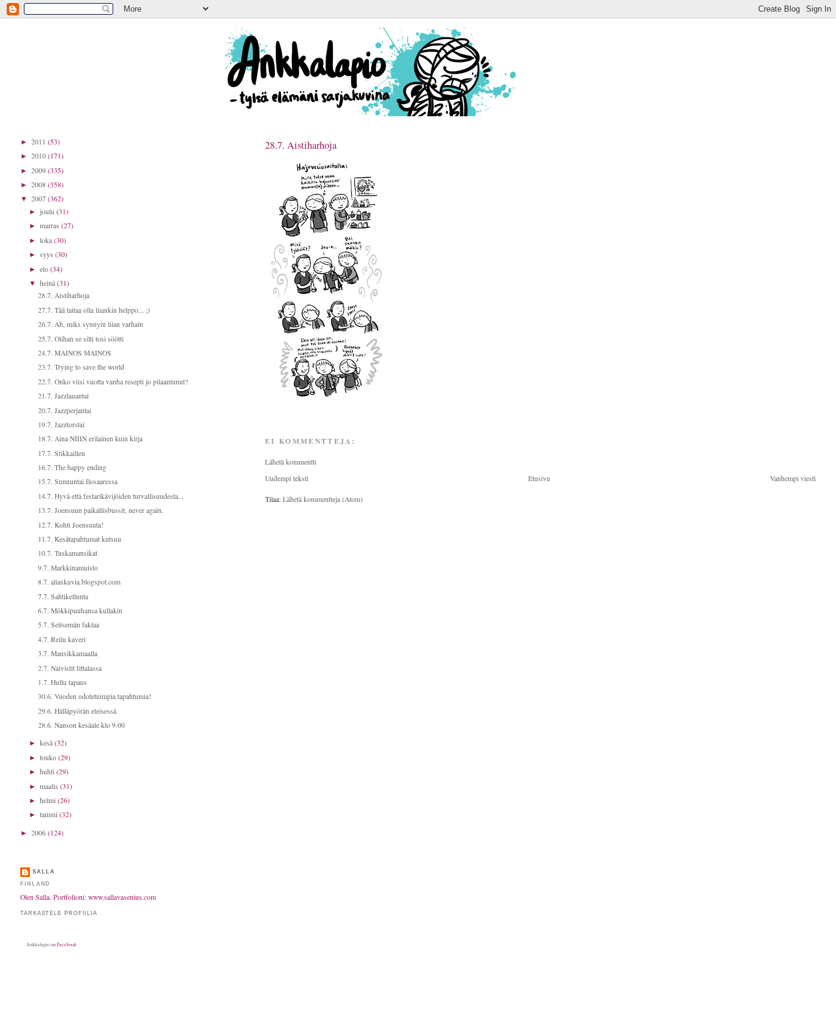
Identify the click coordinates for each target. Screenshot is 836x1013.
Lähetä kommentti (290, 461)
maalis (50, 786)
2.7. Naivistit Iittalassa (70, 668)
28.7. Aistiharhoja (301, 145)
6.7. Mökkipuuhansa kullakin (80, 610)
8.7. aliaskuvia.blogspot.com (79, 581)
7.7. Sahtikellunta (63, 596)
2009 (39, 170)
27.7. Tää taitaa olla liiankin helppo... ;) (94, 310)
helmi (49, 800)
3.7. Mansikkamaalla (67, 653)
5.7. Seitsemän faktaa (68, 624)
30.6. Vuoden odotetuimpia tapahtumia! (94, 696)
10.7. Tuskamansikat (67, 553)
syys (47, 254)
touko (49, 757)
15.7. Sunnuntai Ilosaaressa (78, 481)
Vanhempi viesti (793, 478)
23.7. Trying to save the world (81, 367)
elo (45, 269)
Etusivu (539, 478)
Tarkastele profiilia (58, 913)
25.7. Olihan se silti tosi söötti (81, 338)
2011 (39, 141)
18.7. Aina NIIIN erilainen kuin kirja (90, 438)
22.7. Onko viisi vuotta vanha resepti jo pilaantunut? (113, 381)
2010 (39, 155)
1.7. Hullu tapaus (62, 682)
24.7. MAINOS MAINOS (74, 352)
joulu (48, 211)
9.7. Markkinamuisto (68, 567)
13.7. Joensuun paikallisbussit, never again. (100, 510)
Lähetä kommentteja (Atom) (323, 499)
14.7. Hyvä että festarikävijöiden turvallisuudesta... (111, 496)
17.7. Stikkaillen (61, 453)
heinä (48, 283)
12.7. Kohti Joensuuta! (70, 524)
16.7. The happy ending (72, 467)
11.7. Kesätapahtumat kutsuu (79, 539)
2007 (39, 198)
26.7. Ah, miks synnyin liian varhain (90, 324)
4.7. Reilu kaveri (62, 639)
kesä (47, 742)
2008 (39, 184)
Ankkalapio (38, 944)
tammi (49, 814)
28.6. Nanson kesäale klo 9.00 (81, 725)
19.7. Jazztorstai (61, 424)
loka (47, 240)
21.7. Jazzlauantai (63, 395)
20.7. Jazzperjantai (64, 410)
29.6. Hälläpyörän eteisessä (77, 711)
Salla (43, 872)
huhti (48, 771)
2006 (39, 832)
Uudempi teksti (286, 478)
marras (50, 225)
